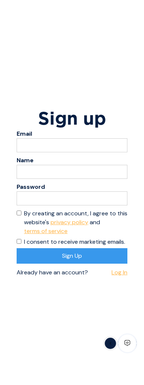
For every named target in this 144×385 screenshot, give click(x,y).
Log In (119, 272)
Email (24, 134)
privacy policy (69, 222)
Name (25, 160)
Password (31, 187)
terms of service (46, 231)
